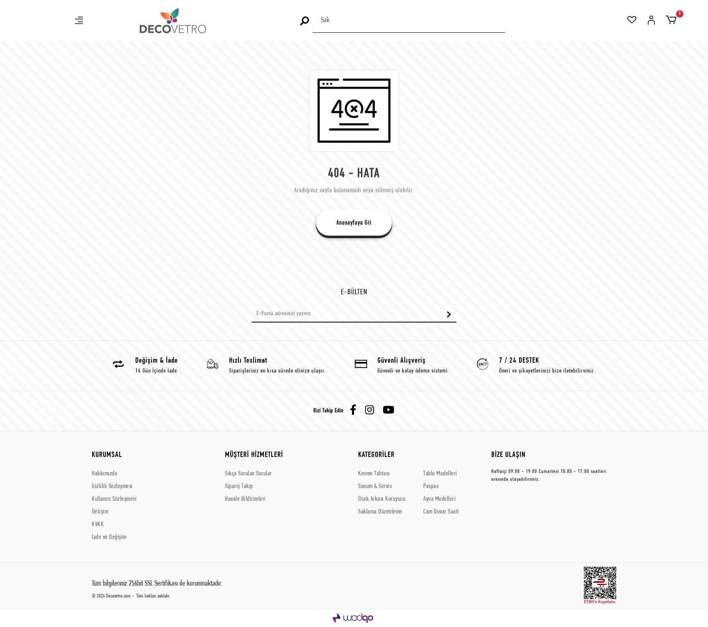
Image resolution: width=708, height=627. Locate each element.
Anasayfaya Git (354, 223)
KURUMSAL (107, 455)
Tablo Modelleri (440, 473)
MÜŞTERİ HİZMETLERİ (254, 455)
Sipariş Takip (239, 486)
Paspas (430, 486)
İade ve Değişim (109, 537)
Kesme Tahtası (374, 473)
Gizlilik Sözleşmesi (112, 486)
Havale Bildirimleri (245, 499)
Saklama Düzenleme (380, 512)
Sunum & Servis (375, 486)
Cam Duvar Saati (441, 512)
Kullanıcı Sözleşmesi (114, 499)
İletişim (100, 512)
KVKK (98, 524)
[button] (79, 21)
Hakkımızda (104, 473)
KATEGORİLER (376, 455)
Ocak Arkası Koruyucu (381, 499)
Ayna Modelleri (439, 499)
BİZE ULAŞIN (508, 455)
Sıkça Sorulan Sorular (248, 473)
